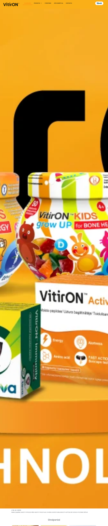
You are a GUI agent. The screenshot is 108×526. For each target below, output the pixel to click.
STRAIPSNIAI (48, 3)
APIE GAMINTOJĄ (58, 3)
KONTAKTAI (69, 3)
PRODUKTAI (37, 3)
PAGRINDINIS (27, 3)
